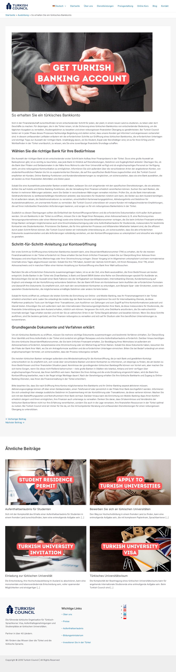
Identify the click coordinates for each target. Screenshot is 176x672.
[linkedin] (124, 613)
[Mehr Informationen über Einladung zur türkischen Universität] (45, 548)
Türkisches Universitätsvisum (109, 575)
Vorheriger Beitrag (16, 419)
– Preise (65, 621)
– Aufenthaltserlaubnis (72, 628)
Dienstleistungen (105, 6)
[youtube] (124, 617)
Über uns (88, 6)
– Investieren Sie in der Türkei (76, 642)
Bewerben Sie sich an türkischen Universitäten (120, 509)
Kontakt (164, 6)
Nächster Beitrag (15, 422)
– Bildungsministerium (72, 635)
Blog (155, 6)
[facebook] (124, 606)
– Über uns (66, 614)
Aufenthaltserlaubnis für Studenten (28, 509)
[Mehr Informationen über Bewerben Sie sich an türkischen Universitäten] (130, 482)
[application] (64, 6)
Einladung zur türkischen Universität (28, 575)
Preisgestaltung (125, 6)
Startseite (75, 6)
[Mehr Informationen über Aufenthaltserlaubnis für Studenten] (45, 482)
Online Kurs (142, 6)
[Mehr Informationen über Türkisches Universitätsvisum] (130, 548)
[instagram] (124, 610)
